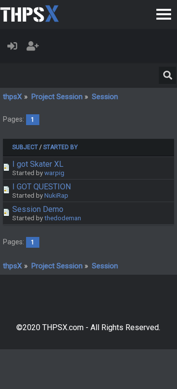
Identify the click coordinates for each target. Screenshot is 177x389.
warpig (54, 173)
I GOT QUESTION (41, 186)
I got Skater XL (37, 164)
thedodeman (62, 218)
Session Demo (37, 209)
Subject (25, 147)
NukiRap (56, 195)
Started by (60, 147)
